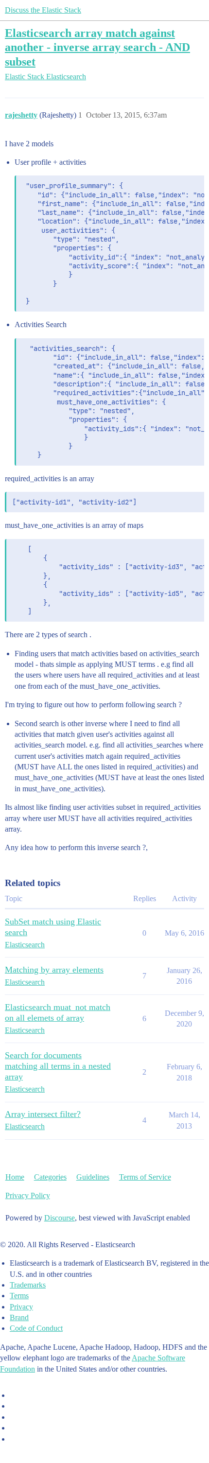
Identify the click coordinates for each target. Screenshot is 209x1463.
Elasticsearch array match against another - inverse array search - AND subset (97, 47)
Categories (50, 1177)
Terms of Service (145, 1177)
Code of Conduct (36, 1328)
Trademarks (28, 1285)
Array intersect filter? (43, 1114)
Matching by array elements (54, 970)
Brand (19, 1317)
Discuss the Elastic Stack (43, 10)
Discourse (59, 1218)
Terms (19, 1295)
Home (14, 1177)
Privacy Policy (27, 1195)
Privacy (21, 1307)
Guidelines (92, 1177)
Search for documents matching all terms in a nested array (58, 1065)
